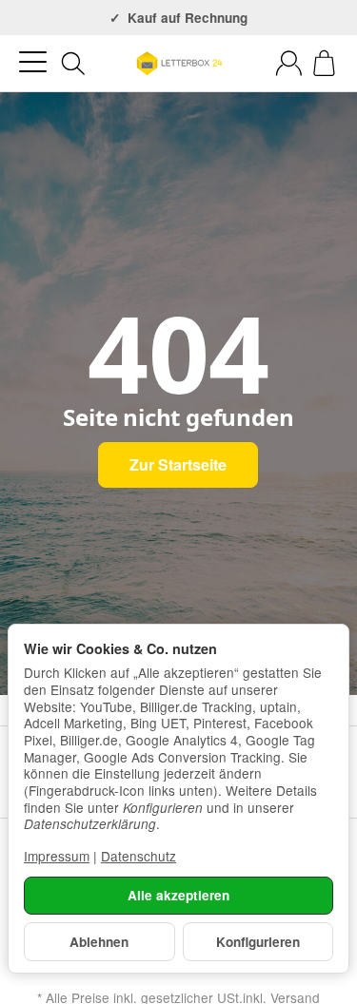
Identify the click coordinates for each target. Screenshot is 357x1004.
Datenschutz (138, 855)
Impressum (56, 855)
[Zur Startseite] (178, 64)
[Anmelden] (289, 63)
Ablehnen (99, 942)
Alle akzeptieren (178, 895)
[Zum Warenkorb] (324, 63)
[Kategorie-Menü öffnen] (33, 62)
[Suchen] (73, 63)
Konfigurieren (258, 942)
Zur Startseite (178, 464)
